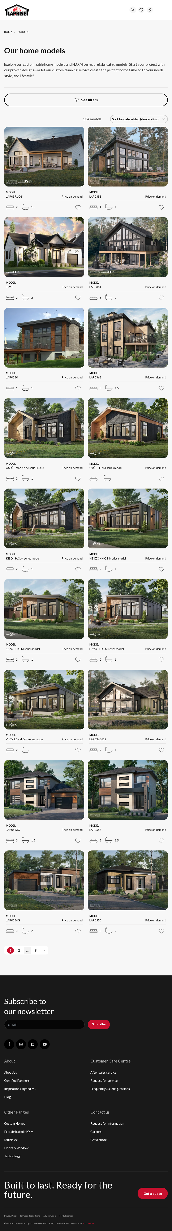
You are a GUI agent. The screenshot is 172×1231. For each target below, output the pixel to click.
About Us (10, 1072)
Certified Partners (17, 1080)
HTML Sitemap (66, 1215)
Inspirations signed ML (20, 1089)
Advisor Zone (49, 1215)
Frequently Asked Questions (110, 1089)
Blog (7, 1097)
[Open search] (133, 10)
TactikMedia (88, 1223)
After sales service (103, 1072)
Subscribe (99, 1024)
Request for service (104, 1080)
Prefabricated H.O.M (18, 1131)
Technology (12, 1156)
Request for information (107, 1123)
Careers (96, 1131)
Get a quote (98, 1140)
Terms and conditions (30, 1215)
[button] (163, 10)
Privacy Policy (10, 1215)
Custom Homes (14, 1123)
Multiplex (11, 1140)
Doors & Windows (17, 1148)
